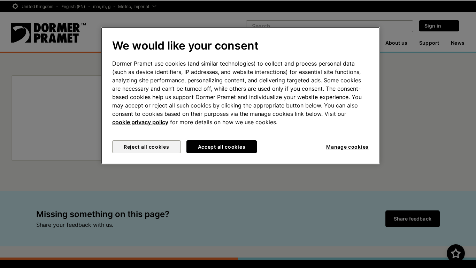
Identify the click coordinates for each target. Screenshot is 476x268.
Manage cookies (347, 147)
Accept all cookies (222, 147)
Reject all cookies (146, 147)
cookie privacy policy (140, 122)
